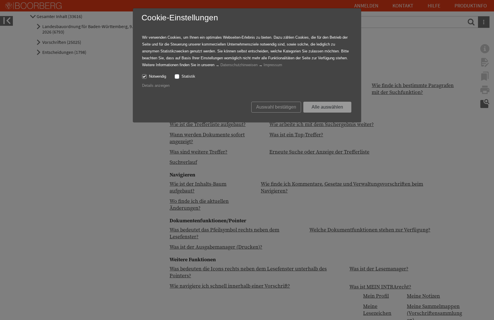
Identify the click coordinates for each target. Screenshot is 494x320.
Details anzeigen (156, 85)
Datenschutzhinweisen (239, 65)
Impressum (273, 65)
